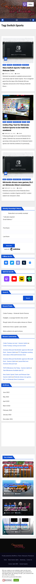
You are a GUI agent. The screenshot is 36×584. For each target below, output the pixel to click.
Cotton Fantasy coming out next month (14, 345)
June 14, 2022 (10, 493)
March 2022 (6, 405)
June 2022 (6, 392)
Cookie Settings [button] (7, 580)
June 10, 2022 (10, 512)
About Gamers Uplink (13, 559)
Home (5, 559)
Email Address (7, 219)
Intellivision (12, 524)
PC (9, 505)
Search (5, 292)
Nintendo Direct (17, 121)
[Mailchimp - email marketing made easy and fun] (12, 249)
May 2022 (6, 397)
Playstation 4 (27, 484)
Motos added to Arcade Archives (13, 331)
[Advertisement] (15, 434)
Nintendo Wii (25, 64)
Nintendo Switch (17, 64)
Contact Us (29, 559)
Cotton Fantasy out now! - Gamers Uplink (15, 343)
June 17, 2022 (10, 474)
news (4, 64)
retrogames (24, 524)
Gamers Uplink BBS (13, 564)
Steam (6, 486)
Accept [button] (16, 580)
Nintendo (9, 64)
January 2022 (7, 414)
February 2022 (7, 410)
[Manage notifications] (3, 580)
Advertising (22, 559)
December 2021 (8, 419)
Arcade (6, 467)
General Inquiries (24, 564)
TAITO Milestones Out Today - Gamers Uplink (16, 368)
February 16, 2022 (10, 133)
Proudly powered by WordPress (9, 555)
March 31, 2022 (9, 73)
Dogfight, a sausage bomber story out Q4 (15, 318)
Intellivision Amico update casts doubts (15, 326)
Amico (6, 524)
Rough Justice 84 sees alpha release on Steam (17, 322)
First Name (6, 228)
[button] (30, 20)
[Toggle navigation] (17, 20)
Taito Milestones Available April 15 (13, 370)
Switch (24, 121)
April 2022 (6, 401)
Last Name (6, 236)
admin (18, 73)
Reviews (21, 467)
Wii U (28, 121)
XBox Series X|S (13, 486)
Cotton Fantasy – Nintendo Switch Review (16, 313)
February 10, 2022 (10, 188)
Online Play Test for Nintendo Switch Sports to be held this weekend (16, 127)
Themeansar (31, 555)
